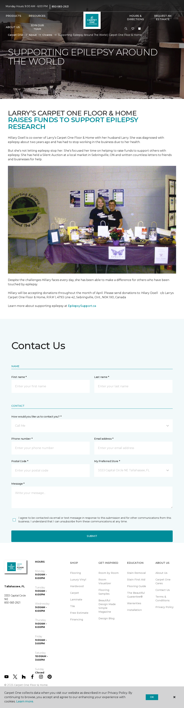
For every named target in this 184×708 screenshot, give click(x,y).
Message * (17, 483)
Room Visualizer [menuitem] (104, 581)
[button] (126, 29)
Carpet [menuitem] (74, 592)
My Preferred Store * (107, 461)
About (33, 35)
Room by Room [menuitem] (108, 573)
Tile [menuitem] (72, 606)
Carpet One (15, 35)
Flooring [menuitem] (75, 573)
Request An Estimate (162, 17)
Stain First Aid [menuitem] (136, 579)
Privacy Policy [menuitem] (164, 607)
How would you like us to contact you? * (36, 416)
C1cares (47, 35)
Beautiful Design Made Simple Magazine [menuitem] (107, 606)
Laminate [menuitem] (76, 599)
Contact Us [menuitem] (162, 590)
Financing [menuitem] (76, 619)
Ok (152, 697)
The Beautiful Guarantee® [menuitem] (136, 594)
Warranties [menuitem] (134, 603)
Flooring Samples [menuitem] (104, 591)
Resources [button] (37, 15)
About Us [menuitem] (161, 573)
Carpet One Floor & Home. (31, 685)
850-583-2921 (60, 6)
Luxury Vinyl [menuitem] (78, 579)
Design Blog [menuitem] (106, 618)
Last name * (101, 377)
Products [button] (13, 15)
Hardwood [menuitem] (77, 586)
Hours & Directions (135, 17)
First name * (19, 377)
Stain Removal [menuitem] (136, 573)
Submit (92, 536)
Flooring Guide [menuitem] (136, 586)
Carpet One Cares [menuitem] (163, 581)
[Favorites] (132, 29)
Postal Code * (19, 461)
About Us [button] (13, 27)
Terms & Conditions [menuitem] (162, 598)
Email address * (103, 438)
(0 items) (139, 28)
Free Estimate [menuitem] (79, 612)
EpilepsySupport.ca (82, 306)
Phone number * (21, 438)
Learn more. (25, 701)
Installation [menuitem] (134, 610)
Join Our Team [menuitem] (37, 27)
